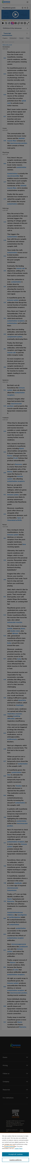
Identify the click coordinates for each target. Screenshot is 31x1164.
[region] (15, 1148)
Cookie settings (9, 1146)
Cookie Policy (18, 1148)
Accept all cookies (15, 1154)
